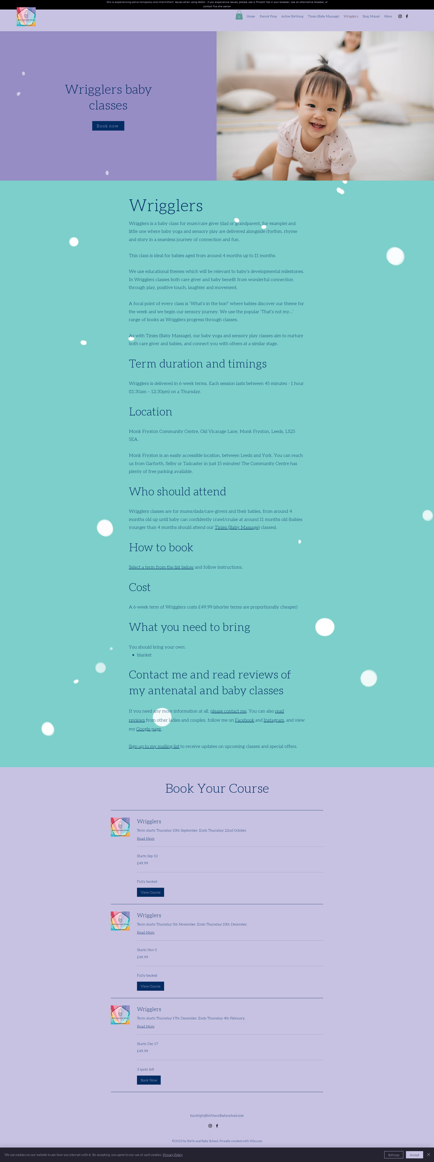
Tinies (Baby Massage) (237, 527)
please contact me (228, 710)
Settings (393, 1155)
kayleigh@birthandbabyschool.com (217, 1115)
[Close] (428, 1154)
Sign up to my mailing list (154, 746)
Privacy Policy (173, 1155)
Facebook (244, 720)
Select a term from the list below (161, 567)
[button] (239, 15)
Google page (148, 728)
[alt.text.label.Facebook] (407, 16)
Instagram (274, 720)
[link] (230, 821)
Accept (414, 1155)
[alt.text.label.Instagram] (400, 16)
